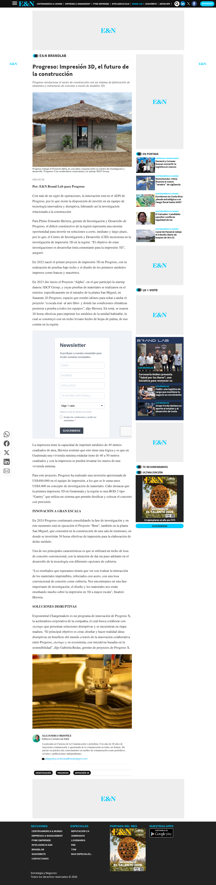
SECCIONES (39, 826)
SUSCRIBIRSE (159, 526)
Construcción (43, 772)
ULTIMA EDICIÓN (153, 472)
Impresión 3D (82, 772)
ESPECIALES (79, 826)
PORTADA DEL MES (123, 826)
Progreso (63, 772)
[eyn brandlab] (153, 341)
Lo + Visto (150, 290)
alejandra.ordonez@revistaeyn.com (66, 758)
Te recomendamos (155, 467)
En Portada (150, 154)
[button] (6, 434)
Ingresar (207, 3)
